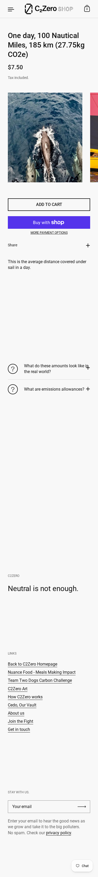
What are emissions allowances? (54, 389)
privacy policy (58, 832)
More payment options (49, 233)
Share (12, 245)
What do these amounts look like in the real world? (56, 368)
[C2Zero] (49, 9)
